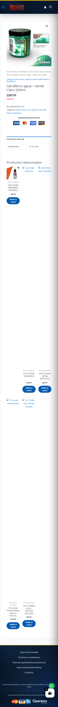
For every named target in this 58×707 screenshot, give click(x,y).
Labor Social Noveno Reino (29, 667)
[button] (50, 7)
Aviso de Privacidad (29, 652)
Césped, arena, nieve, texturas (19, 79)
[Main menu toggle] (3, 7)
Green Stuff (33, 72)
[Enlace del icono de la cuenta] (45, 7)
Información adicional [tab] (15, 139)
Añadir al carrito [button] (13, 200)
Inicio (9, 72)
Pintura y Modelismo (20, 72)
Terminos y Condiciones (29, 657)
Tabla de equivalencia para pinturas (29, 662)
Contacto (29, 672)
